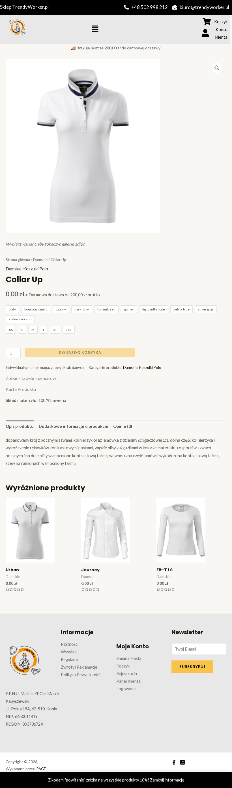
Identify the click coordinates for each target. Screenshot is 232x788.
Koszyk (123, 666)
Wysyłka (69, 651)
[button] (95, 29)
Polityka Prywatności (80, 674)
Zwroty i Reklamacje (79, 667)
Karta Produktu (21, 389)
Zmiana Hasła (128, 658)
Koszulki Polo (35, 268)
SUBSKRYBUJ (192, 666)
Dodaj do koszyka (80, 352)
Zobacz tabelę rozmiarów (31, 378)
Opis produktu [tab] (20, 426)
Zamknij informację (167, 780)
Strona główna (18, 259)
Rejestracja (126, 673)
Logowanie (126, 688)
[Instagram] (182, 762)
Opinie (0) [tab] (122, 426)
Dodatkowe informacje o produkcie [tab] (73, 426)
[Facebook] (174, 762)
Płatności (69, 644)
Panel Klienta (128, 681)
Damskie (40, 259)
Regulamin (70, 659)
